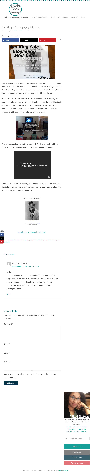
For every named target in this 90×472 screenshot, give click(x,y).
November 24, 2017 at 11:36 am (25, 267)
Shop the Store (77, 463)
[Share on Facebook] (2, 235)
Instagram (84, 431)
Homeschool (77, 447)
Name (7, 344)
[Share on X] (2, 238)
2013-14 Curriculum (14, 240)
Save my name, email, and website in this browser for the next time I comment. (30, 375)
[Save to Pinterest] (2, 242)
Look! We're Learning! (16, 11)
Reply (9, 294)
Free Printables (25, 240)
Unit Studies (77, 458)
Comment (8, 324)
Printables (77, 452)
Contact (76, 427)
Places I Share (82, 429)
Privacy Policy (72, 429)
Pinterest (76, 431)
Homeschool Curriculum (36, 240)
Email (6, 353)
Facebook (69, 431)
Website (7, 362)
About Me (68, 427)
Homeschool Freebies (50, 240)
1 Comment (30, 31)
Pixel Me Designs (63, 470)
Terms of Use (83, 427)
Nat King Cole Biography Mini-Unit (32, 232)
